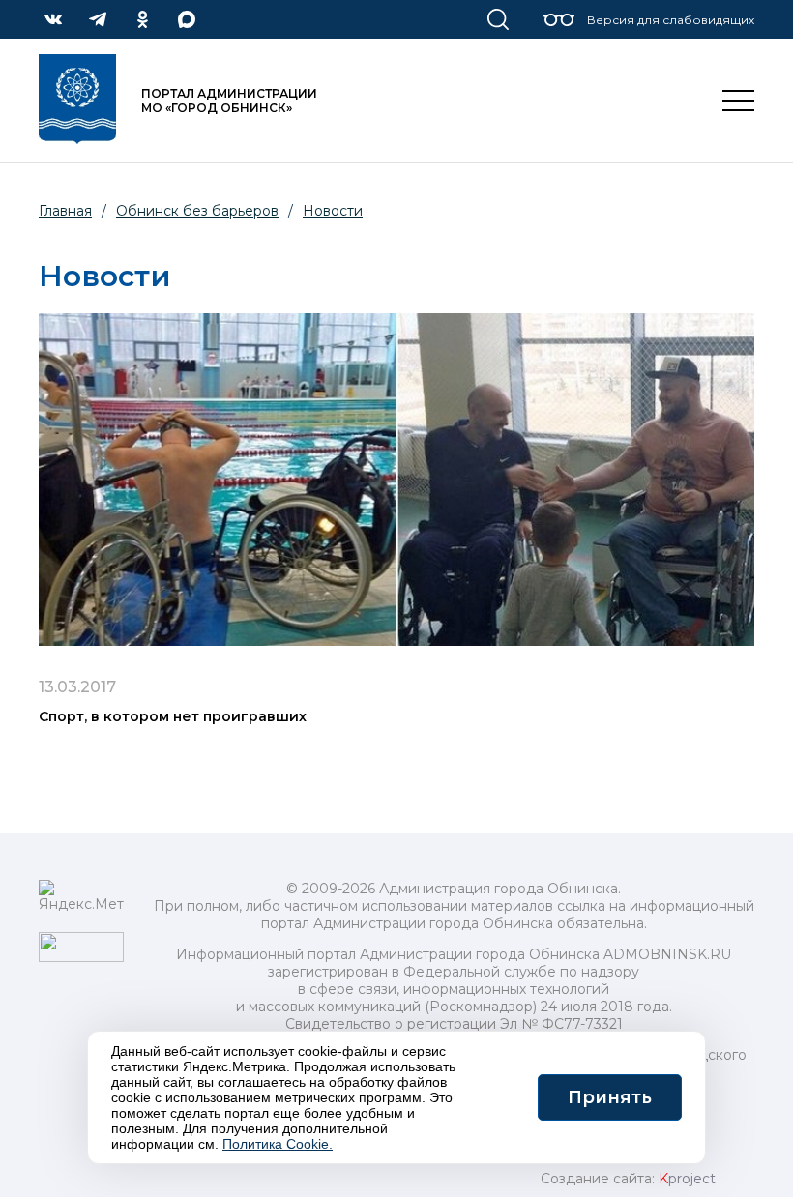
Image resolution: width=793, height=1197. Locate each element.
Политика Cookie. (277, 1144)
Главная (65, 210)
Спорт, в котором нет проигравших (173, 716)
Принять (610, 1097)
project (687, 1178)
